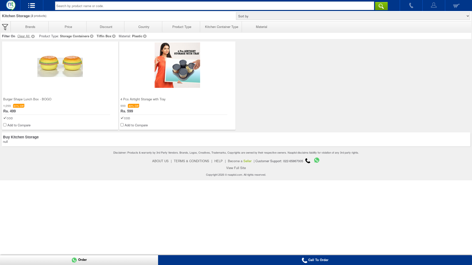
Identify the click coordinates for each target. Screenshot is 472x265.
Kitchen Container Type (221, 26)
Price (68, 26)
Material (261, 26)
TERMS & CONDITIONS (191, 161)
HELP (218, 161)
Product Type (181, 26)
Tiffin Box (104, 36)
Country (143, 26)
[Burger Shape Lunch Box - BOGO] (60, 65)
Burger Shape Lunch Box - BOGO (27, 99)
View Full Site (236, 167)
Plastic (137, 36)
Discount (106, 26)
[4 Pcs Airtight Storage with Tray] (177, 65)
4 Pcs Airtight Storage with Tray (143, 99)
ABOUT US (160, 161)
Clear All (23, 36)
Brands (30, 26)
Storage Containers (74, 36)
